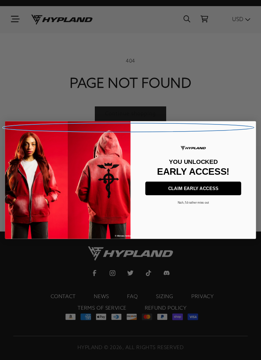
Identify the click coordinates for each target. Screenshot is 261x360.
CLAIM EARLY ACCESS (193, 188)
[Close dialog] (128, 127)
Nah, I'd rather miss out (193, 202)
